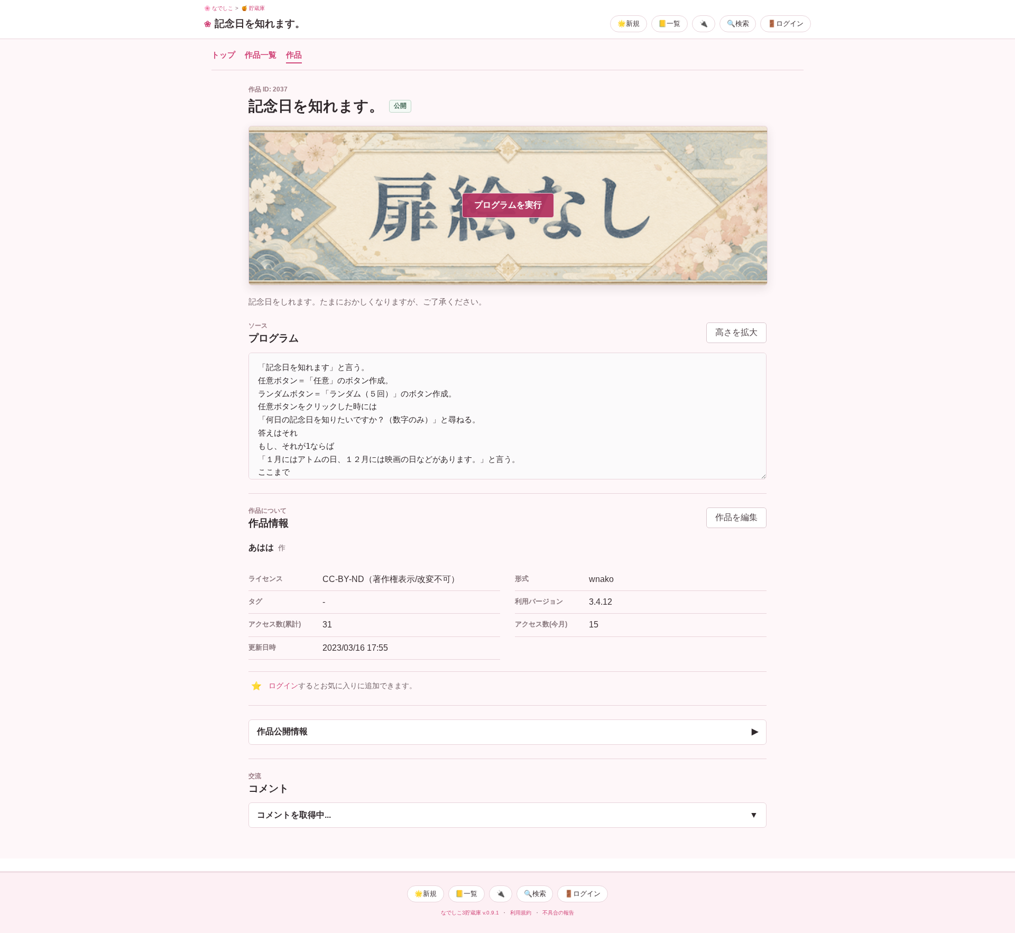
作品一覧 (260, 55)
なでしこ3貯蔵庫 (461, 913)
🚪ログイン (786, 23)
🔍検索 (738, 23)
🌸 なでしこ (218, 8)
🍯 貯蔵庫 (253, 8)
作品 (294, 55)
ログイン (283, 686)
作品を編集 (736, 517)
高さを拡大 (736, 332)
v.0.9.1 (491, 913)
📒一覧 (669, 23)
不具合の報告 (558, 913)
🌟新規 (628, 23)
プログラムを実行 (508, 204)
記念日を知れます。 (260, 23)
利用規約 (520, 913)
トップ (223, 55)
